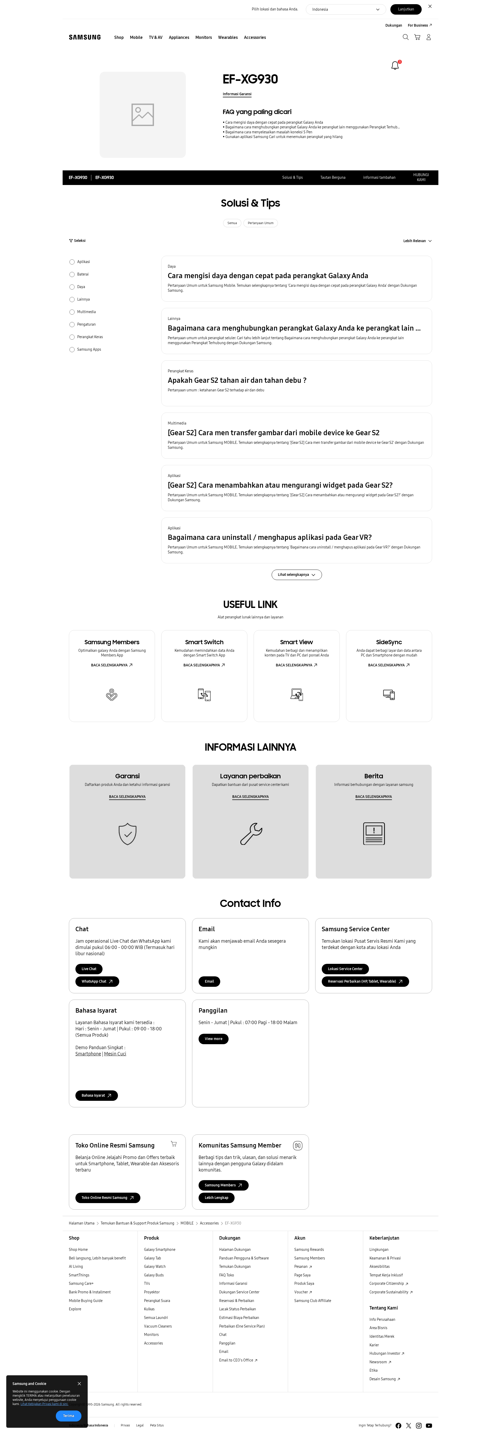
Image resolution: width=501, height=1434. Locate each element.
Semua (232, 223)
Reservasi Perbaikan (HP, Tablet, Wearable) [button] (362, 981)
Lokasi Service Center (345, 969)
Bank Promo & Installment (90, 1292)
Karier (374, 1345)
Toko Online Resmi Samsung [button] (104, 1198)
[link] (395, 65)
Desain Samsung (383, 1379)
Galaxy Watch (155, 1266)
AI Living (76, 1266)
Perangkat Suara (157, 1301)
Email (209, 981)
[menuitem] (119, 38)
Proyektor (152, 1292)
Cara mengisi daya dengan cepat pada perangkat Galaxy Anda (274, 122)
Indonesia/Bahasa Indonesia (88, 1425)
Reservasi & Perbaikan (236, 1301)
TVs (147, 1283)
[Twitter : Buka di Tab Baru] (408, 1426)
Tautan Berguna (332, 177)
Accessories (153, 1343)
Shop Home (78, 1249)
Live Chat (89, 969)
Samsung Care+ (81, 1283)
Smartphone (88, 1054)
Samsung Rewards (309, 1249)
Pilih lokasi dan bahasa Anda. (275, 9)
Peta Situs (157, 1425)
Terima (68, 1416)
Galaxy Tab (152, 1258)
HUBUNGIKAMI (421, 177)
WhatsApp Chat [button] (94, 981)
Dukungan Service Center (239, 1292)
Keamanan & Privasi (385, 1258)
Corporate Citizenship (387, 1283)
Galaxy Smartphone (159, 1249)
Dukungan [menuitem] (393, 25)
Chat (222, 1335)
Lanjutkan (406, 9)
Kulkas (149, 1309)
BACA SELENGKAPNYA (109, 665)
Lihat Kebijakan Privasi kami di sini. (44, 1404)
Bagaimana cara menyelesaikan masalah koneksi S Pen (268, 132)
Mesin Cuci (115, 1054)
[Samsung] (85, 37)
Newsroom (378, 1362)
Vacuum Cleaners (158, 1326)
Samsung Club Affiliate (312, 1301)
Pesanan (301, 1266)
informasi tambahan (379, 177)
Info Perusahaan (382, 1319)
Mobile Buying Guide (86, 1301)
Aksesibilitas (379, 1266)
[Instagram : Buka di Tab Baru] (419, 1426)
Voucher (301, 1292)
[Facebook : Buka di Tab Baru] (398, 1426)
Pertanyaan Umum (260, 223)
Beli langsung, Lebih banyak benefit (97, 1258)
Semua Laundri (156, 1318)
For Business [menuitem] (418, 25)
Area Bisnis (378, 1328)
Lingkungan (379, 1249)
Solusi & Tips (292, 177)
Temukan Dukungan (235, 1266)
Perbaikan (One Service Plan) (242, 1326)
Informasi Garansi (237, 94)
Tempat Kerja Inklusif (386, 1275)
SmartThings (79, 1275)
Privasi (125, 1425)
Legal (140, 1425)
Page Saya (302, 1275)
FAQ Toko (226, 1275)
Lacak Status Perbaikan (237, 1309)
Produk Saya (304, 1283)
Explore (75, 1309)
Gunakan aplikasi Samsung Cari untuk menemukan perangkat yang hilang (284, 137)
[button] (296, 279)
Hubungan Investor (385, 1353)
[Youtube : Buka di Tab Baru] (429, 1426)
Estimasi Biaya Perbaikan (239, 1318)
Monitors (151, 1335)
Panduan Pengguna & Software (244, 1258)
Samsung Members (309, 1258)
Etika (373, 1370)
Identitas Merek (381, 1336)
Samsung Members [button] (220, 1185)
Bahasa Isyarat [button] (93, 1095)
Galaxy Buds (154, 1275)
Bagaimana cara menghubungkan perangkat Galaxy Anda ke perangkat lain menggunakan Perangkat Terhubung (313, 127)
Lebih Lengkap (216, 1198)
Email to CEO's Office (236, 1360)
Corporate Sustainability (389, 1292)
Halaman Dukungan (235, 1249)
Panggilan (227, 1343)
